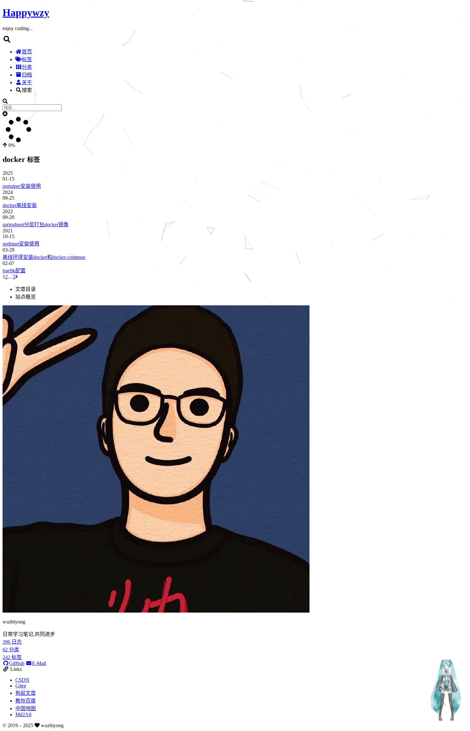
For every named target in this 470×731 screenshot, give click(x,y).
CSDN (22, 680)
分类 (27, 67)
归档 (27, 74)
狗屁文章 (25, 693)
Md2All (23, 714)
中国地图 (25, 708)
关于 (27, 82)
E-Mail (39, 663)
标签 (27, 59)
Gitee (20, 685)
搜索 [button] (27, 90)
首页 (27, 51)
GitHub (16, 663)
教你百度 (25, 700)
